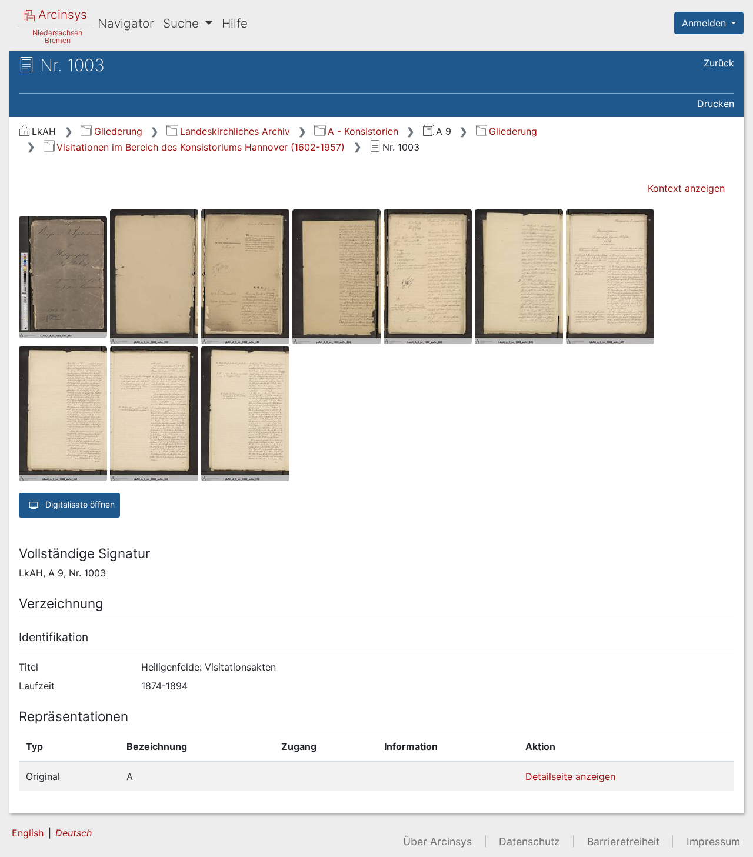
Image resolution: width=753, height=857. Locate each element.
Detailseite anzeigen (570, 776)
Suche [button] (182, 23)
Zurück (719, 63)
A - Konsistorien (363, 131)
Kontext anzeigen (686, 188)
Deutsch (73, 833)
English (28, 833)
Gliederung (118, 131)
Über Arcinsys (437, 841)
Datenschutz (529, 841)
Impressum (713, 841)
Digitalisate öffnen (79, 504)
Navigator (126, 23)
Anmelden (705, 23)
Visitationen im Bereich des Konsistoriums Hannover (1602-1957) (200, 147)
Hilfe (235, 23)
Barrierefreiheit (623, 841)
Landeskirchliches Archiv (234, 131)
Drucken (715, 103)
